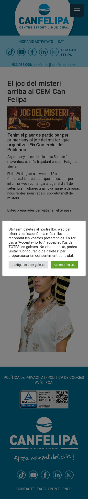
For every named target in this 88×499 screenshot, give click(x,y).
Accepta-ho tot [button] (64, 265)
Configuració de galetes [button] (28, 265)
